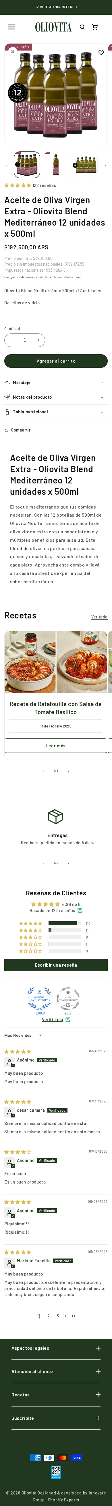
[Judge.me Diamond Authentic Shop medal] (39, 998)
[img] (17, 1051)
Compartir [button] (20, 429)
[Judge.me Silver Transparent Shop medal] (68, 998)
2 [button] (48, 1315)
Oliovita (29, 1492)
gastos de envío (22, 277)
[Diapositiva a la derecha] (105, 166)
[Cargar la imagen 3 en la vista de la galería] (85, 165)
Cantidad (12, 328)
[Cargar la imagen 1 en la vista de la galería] (27, 165)
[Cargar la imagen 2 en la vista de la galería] (56, 165)
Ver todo (99, 616)
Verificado (52, 1019)
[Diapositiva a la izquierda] (6, 166)
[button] (11, 26)
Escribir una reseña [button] (56, 964)
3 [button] (58, 1315)
